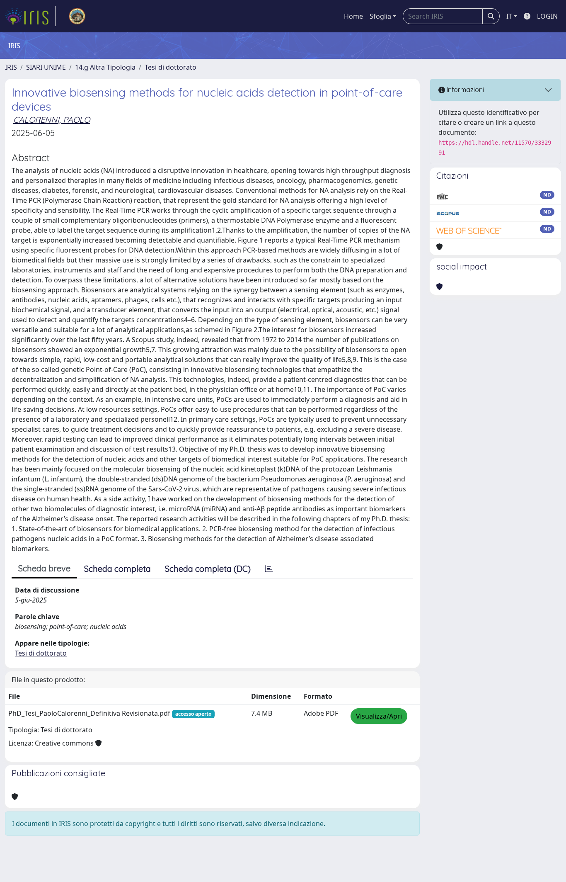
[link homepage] (30, 16)
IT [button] (509, 16)
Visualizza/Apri (379, 716)
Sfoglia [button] (380, 16)
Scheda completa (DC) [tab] (208, 569)
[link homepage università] (77, 16)
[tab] (269, 569)
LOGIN (547, 16)
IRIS (11, 67)
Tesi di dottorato (170, 67)
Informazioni (464, 89)
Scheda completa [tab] (117, 569)
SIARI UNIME (46, 67)
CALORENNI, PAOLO (51, 119)
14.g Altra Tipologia (105, 67)
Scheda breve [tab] (44, 568)
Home (353, 16)
